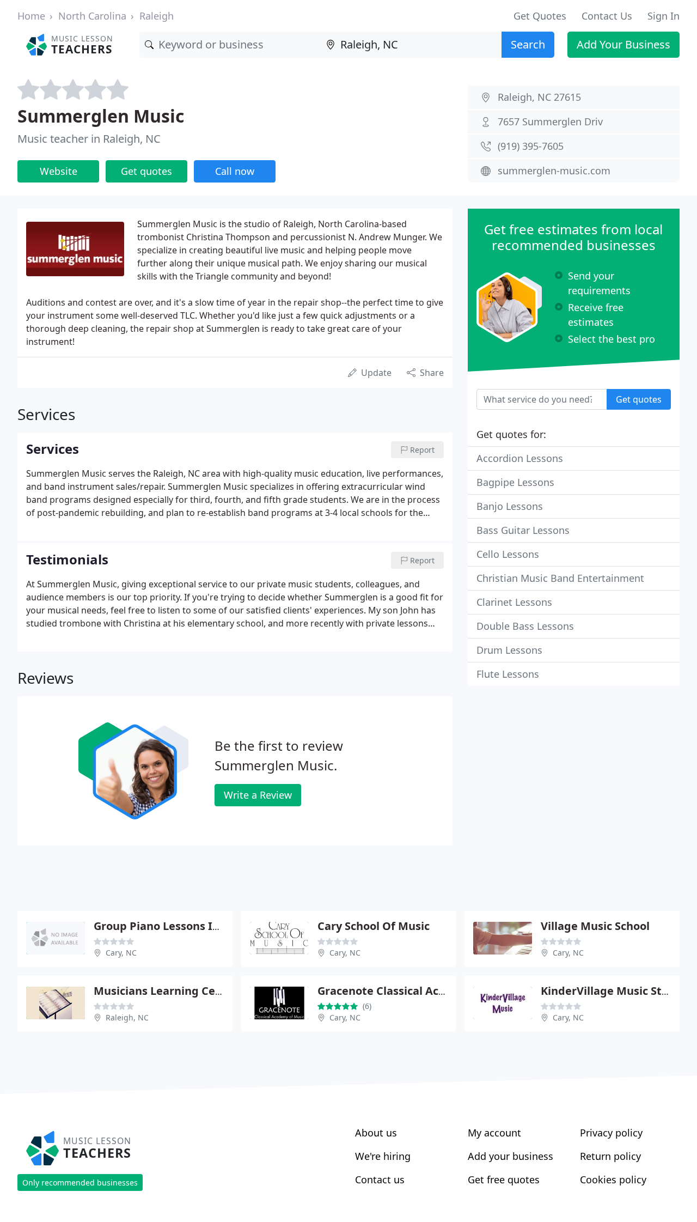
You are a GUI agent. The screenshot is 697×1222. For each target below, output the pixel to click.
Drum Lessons (509, 649)
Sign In (663, 15)
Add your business (510, 1156)
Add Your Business (623, 44)
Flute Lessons (507, 673)
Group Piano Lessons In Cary (170, 926)
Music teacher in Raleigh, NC (89, 138)
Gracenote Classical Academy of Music (420, 990)
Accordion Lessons (519, 458)
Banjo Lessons (509, 506)
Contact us (380, 1179)
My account (494, 1132)
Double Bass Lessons (525, 626)
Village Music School (595, 926)
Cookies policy (613, 1179)
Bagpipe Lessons (515, 482)
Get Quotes (539, 15)
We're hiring (383, 1156)
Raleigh (156, 15)
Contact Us (607, 15)
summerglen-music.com (554, 170)
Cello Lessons (507, 554)
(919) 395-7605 (531, 146)
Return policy (610, 1156)
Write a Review (258, 794)
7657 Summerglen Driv (550, 121)
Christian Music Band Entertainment (560, 578)
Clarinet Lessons (514, 602)
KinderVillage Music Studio (613, 990)
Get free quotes (504, 1179)
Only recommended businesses (80, 1182)
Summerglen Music (100, 115)
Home (31, 15)
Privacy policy (611, 1132)
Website (58, 171)
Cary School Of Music (373, 926)
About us (376, 1132)
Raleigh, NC (127, 1017)
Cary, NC (121, 952)
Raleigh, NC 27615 (539, 97)
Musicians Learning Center (166, 990)
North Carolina (92, 15)
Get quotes (146, 171)
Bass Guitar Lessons (523, 530)
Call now (234, 171)
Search (528, 44)
